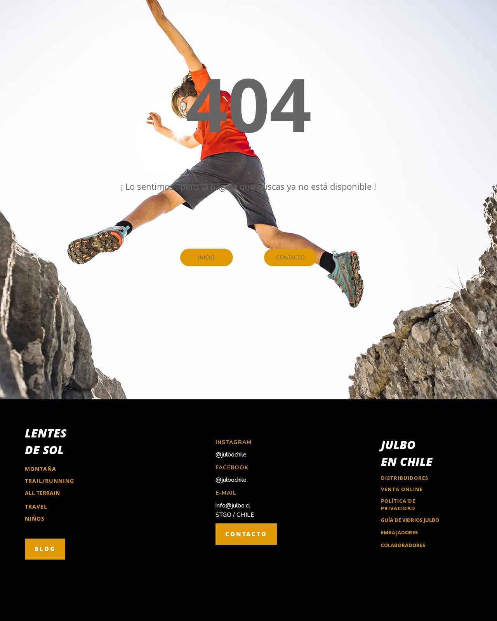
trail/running (49, 481)
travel (36, 506)
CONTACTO (246, 534)
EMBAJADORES (399, 532)
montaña (40, 468)
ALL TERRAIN (42, 493)
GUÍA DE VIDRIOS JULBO (410, 519)
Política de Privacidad (398, 504)
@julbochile (231, 454)
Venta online (402, 489)
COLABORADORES (403, 545)
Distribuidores (404, 477)
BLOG (45, 549)
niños (35, 518)
